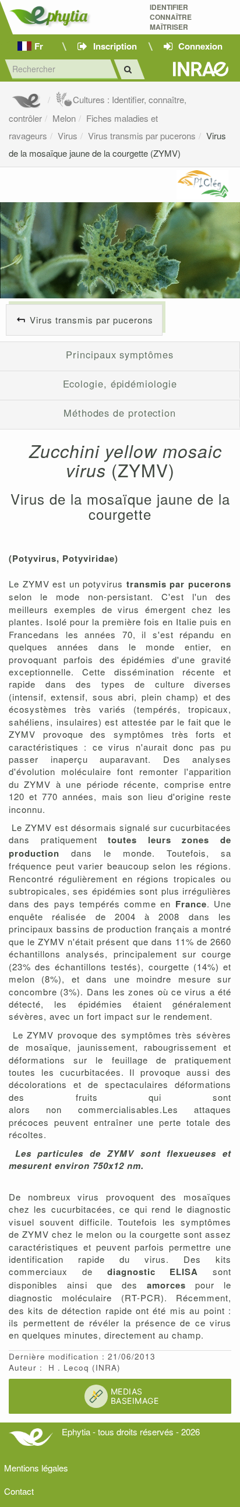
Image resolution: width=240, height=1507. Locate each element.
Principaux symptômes (119, 354)
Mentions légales (36, 1468)
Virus (67, 135)
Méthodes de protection (119, 413)
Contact (19, 1491)
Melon (64, 118)
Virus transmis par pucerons (142, 135)
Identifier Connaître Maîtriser (171, 17)
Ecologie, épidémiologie (120, 383)
